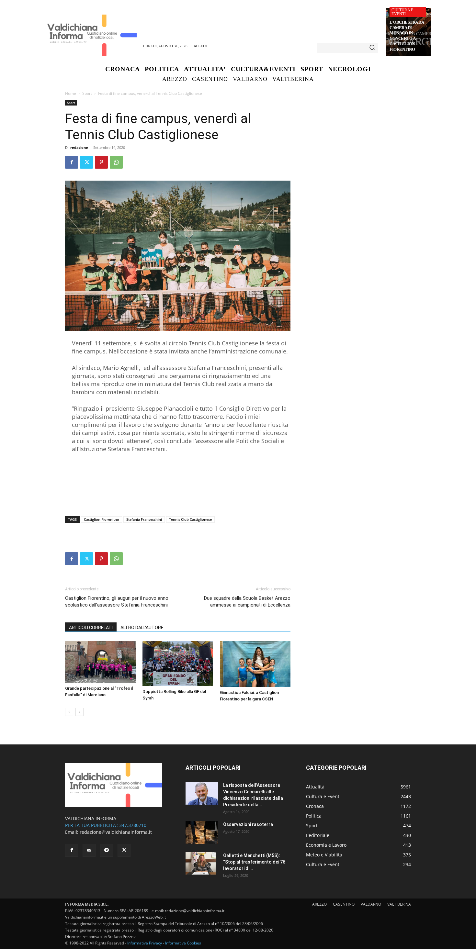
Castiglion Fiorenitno (101, 519)
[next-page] (79, 712)
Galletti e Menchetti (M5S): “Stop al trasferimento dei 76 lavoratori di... (254, 862)
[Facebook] (71, 162)
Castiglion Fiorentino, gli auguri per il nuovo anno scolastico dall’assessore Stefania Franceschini (116, 601)
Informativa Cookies (183, 943)
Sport (87, 93)
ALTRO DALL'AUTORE (142, 627)
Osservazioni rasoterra (248, 824)
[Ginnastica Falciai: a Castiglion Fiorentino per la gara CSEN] (255, 664)
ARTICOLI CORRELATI (91, 627)
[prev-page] (69, 712)
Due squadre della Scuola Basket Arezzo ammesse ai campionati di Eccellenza (247, 601)
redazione (79, 147)
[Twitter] (86, 162)
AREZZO (319, 904)
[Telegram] (106, 850)
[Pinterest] (101, 162)
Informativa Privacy (144, 943)
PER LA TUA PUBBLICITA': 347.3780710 (105, 825)
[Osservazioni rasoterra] (202, 832)
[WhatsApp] (116, 162)
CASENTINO (344, 904)
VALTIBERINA (399, 904)
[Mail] (89, 850)
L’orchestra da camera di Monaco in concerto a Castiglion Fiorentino (407, 36)
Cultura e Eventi (402, 12)
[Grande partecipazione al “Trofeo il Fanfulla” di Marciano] (100, 662)
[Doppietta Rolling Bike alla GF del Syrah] (177, 663)
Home (70, 93)
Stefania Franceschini (144, 519)
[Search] (372, 48)
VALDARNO (371, 904)
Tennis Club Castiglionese (190, 519)
